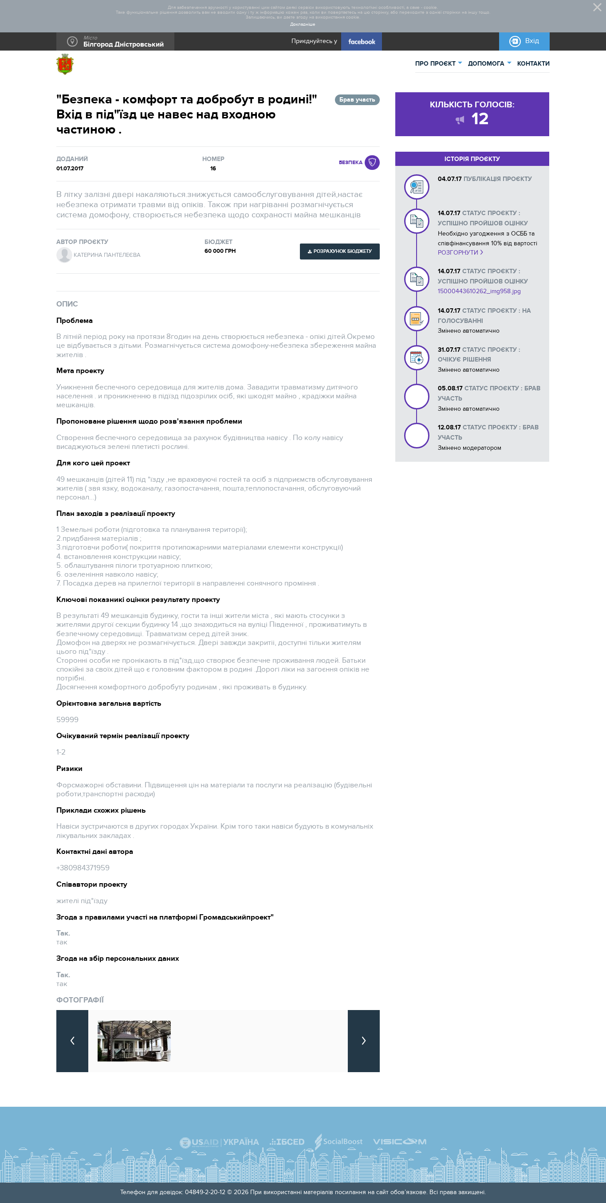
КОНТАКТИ (533, 63)
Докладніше (302, 24)
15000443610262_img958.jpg (479, 291)
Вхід (532, 41)
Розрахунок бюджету (343, 251)
